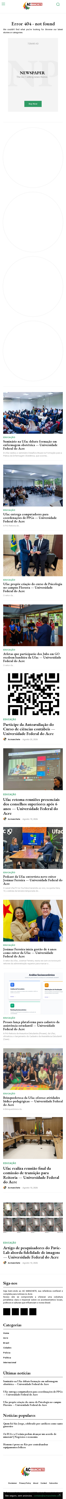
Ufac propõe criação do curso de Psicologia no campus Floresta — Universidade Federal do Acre (32, 587)
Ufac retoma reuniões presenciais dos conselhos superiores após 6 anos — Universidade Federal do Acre (31, 806)
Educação (9, 437)
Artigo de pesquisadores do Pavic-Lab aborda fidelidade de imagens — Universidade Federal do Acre (32, 1252)
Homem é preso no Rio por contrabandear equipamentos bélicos (25, 1446)
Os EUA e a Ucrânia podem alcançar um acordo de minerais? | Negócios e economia (29, 1435)
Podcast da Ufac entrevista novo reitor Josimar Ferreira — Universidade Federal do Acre (32, 880)
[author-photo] (5, 739)
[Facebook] (6, 1311)
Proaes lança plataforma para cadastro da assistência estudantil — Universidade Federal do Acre (31, 1025)
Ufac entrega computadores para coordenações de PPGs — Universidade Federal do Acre (30, 517)
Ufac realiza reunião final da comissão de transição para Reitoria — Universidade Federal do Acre (31, 1175)
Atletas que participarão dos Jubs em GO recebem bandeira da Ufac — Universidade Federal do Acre (32, 657)
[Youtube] (32, 1311)
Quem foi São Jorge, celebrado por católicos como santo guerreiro (33, 1425)
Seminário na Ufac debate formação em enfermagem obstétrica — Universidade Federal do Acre (30, 445)
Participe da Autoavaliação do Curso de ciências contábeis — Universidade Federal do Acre (29, 729)
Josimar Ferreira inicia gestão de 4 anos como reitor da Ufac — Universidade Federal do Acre (29, 952)
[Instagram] (15, 1311)
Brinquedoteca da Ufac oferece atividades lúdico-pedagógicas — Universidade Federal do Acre (33, 1101)
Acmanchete (14, 739)
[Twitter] (24, 1311)
